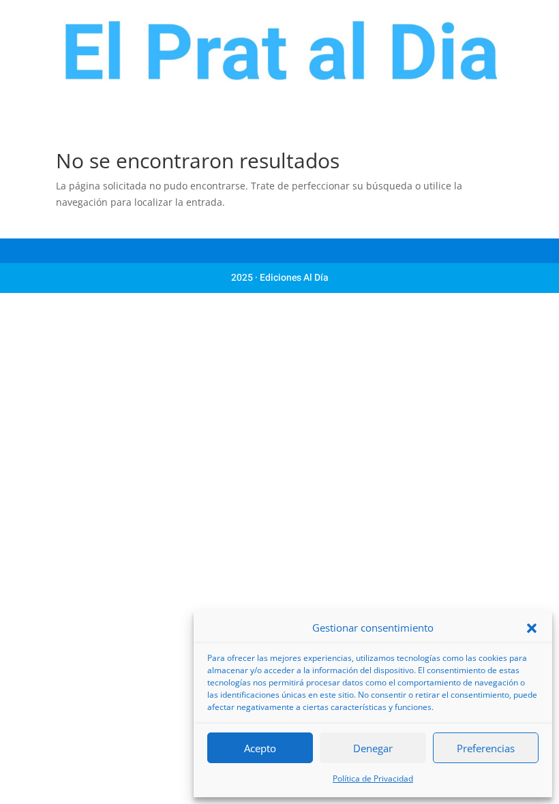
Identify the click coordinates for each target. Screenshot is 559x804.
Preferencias (486, 748)
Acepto (260, 748)
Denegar (373, 748)
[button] (532, 628)
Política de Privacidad (373, 778)
